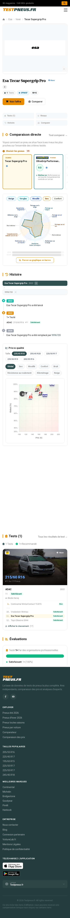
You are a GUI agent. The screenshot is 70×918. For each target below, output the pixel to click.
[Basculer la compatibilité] (64, 69)
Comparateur (9, 732)
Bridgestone (9, 796)
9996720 (56, 335)
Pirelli (5, 805)
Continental (8, 787)
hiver (18, 19)
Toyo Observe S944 (19, 620)
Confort (58, 199)
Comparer (37, 101)
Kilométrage (43, 373)
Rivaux (44, 116)
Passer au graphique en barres (36, 260)
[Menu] (65, 10)
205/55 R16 (29, 359)
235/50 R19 (12, 359)
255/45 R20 (35, 354)
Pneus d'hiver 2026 (12, 717)
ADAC (9, 322)
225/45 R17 (9, 756)
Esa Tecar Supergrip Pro (22, 616)
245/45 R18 (9, 775)
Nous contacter (10, 825)
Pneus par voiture (12, 727)
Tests (10, 93)
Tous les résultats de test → (52, 536)
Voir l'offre (15, 101)
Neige (11, 199)
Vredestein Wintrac (19, 612)
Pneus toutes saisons (14, 722)
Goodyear (8, 801)
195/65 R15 (9, 761)
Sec (47, 199)
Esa (10, 19)
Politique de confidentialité (16, 849)
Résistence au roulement (19, 373)
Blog (5, 829)
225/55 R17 (9, 770)
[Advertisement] (35, 490)
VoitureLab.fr (9, 839)
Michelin (7, 791)
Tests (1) (11, 116)
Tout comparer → (58, 135)
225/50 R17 (51, 354)
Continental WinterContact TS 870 (26, 604)
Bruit (56, 366)
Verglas (23, 199)
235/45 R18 (19, 354)
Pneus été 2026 (11, 713)
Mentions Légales (12, 844)
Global (10, 366)
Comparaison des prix (14, 737)
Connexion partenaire (14, 834)
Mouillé (35, 199)
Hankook (7, 810)
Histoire (10, 123)
